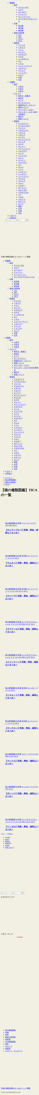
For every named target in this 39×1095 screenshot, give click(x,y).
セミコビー (18, 270)
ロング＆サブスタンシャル (24, 277)
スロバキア (18, 418)
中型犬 (16, 345)
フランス (17, 326)
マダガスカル (19, 448)
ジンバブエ (18, 411)
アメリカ (17, 301)
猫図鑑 (7, 261)
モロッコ (17, 457)
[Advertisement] (19, 872)
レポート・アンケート (14, 1051)
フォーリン (18, 272)
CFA (15, 291)
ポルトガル (18, 446)
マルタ (16, 453)
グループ (13, 349)
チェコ (16, 423)
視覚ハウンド (19, 374)
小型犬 (16, 342)
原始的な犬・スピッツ (22, 361)
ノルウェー (18, 324)
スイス (16, 414)
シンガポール (19, 315)
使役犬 (16, 354)
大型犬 (16, 347)
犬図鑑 (7, 338)
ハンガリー (18, 430)
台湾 (15, 464)
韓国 (15, 462)
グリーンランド (20, 404)
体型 (11, 263)
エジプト (17, 308)
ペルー (16, 439)
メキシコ (17, 455)
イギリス (17, 303)
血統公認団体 (15, 288)
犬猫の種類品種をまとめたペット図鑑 (15, 1088)
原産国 (12, 299)
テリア (16, 356)
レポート (8, 471)
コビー (16, 268)
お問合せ (8, 473)
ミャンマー (18, 328)
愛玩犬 (16, 372)
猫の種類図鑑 (10, 1030)
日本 (15, 335)
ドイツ (16, 425)
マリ (15, 450)
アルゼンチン (19, 386)
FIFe (15, 293)
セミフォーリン (20, 275)
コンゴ (16, 409)
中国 (15, 333)
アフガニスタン (20, 381)
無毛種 (16, 286)
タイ (15, 317)
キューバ (17, 402)
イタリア (17, 391)
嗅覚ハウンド (19, 363)
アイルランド (19, 379)
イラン (16, 305)
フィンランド (19, 432)
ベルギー (17, 441)
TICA (16, 296)
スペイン (17, 416)
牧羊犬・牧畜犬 (20, 351)
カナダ (16, 312)
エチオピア (18, 310)
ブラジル (17, 434)
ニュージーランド (21, 322)
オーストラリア (20, 395)
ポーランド (18, 444)
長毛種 (16, 284)
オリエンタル (19, 265)
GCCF (16, 294)
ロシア (16, 331)
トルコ (16, 319)
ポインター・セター (21, 365)
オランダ (17, 398)
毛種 (11, 279)
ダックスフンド (20, 358)
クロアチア (18, 407)
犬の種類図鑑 (10, 1042)
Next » (10, 834)
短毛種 (16, 281)
